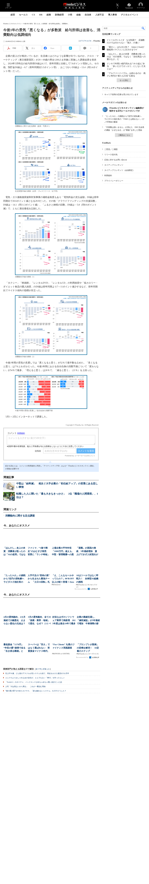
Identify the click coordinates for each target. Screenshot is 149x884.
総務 (49, 15)
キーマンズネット (43, 669)
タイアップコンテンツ (113, 165)
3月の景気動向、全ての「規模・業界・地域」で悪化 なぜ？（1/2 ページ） (39, 620)
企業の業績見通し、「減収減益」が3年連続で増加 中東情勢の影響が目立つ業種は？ (88, 620)
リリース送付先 (111, 154)
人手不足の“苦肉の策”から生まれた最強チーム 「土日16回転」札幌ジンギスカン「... (39, 579)
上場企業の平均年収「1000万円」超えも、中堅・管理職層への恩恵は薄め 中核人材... (63, 551)
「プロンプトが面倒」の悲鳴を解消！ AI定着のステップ (88, 647)
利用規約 (108, 175)
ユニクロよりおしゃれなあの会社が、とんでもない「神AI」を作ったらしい (35, 678)
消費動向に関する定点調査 (20, 515)
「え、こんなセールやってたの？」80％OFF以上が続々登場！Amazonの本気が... (63, 579)
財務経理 (59, 15)
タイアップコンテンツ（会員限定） (119, 170)
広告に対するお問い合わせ (115, 160)
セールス (23, 15)
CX (33, 15)
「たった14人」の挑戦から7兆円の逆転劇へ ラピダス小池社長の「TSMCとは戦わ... (14, 579)
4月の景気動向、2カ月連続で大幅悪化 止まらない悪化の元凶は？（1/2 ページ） (14, 620)
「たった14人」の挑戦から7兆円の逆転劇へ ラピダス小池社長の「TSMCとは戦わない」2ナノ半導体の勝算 (124, 119)
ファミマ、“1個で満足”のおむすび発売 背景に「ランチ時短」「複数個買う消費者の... (39, 551)
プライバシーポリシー (113, 181)
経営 (13, 15)
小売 (70, 15)
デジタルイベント (129, 15)
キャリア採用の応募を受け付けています (121, 94)
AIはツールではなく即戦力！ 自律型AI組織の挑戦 (87, 578)
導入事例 (112, 15)
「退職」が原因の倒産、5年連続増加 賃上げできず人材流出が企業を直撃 (87, 551)
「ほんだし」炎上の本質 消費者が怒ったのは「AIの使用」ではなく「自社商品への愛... (14, 551)
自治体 (88, 15)
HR (40, 15)
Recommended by (81, 589)
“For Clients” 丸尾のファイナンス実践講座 (63, 646)
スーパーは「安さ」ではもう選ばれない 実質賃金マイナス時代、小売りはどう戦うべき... (39, 648)
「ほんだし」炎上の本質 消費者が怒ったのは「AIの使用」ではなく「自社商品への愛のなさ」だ (126, 56)
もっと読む (124, 80)
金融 (78, 15)
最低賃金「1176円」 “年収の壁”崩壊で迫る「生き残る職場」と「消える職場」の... (14, 648)
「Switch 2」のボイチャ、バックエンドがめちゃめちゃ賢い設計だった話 (33, 682)
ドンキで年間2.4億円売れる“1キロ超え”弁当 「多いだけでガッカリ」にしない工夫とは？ (126, 66)
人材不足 (99, 15)
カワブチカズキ (85, 41)
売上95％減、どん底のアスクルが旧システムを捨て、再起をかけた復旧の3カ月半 (37, 673)
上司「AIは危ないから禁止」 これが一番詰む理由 (25, 686)
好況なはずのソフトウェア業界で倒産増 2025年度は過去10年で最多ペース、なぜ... (64, 620)
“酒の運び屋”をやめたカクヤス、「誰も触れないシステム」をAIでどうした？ (35, 691)
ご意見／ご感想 (111, 149)
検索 (143, 28)
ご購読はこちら (124, 135)
